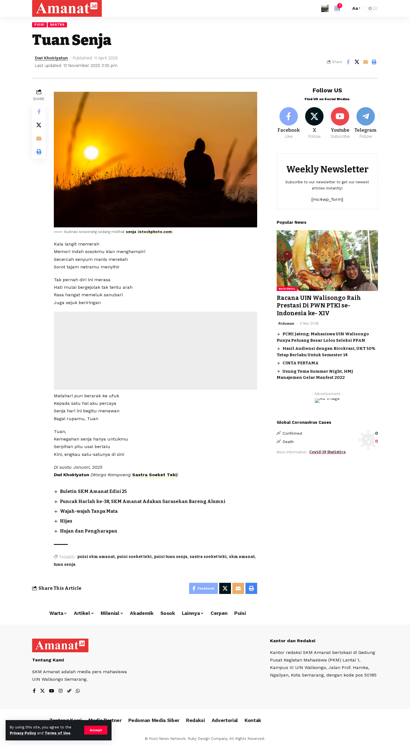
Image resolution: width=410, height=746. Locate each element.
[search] (345, 8)
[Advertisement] (155, 351)
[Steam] (69, 691)
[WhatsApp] (78, 691)
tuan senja (65, 564)
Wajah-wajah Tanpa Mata (89, 511)
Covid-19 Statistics (327, 452)
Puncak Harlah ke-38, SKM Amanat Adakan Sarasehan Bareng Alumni (142, 501)
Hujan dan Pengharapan (88, 531)
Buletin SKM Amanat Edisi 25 (93, 491)
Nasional (287, 288)
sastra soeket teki (208, 556)
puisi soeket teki (134, 556)
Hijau (66, 521)
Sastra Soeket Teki (154, 474)
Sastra (57, 25)
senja (131, 232)
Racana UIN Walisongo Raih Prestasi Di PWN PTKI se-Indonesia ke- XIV (319, 305)
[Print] (374, 61)
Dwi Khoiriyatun (51, 58)
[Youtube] (340, 123)
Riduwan (286, 323)
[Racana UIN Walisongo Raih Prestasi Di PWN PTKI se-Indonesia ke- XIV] (327, 260)
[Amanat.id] (67, 8)
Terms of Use (57, 733)
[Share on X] (357, 61)
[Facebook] (289, 123)
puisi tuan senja (170, 556)
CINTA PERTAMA (301, 362)
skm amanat (242, 556)
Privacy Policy (23, 733)
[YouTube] (51, 691)
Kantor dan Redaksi (292, 640)
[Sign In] (325, 8)
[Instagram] (60, 691)
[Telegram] (366, 123)
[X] (314, 123)
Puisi (39, 25)
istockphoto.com (155, 232)
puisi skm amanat (96, 556)
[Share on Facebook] (348, 61)
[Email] (365, 61)
